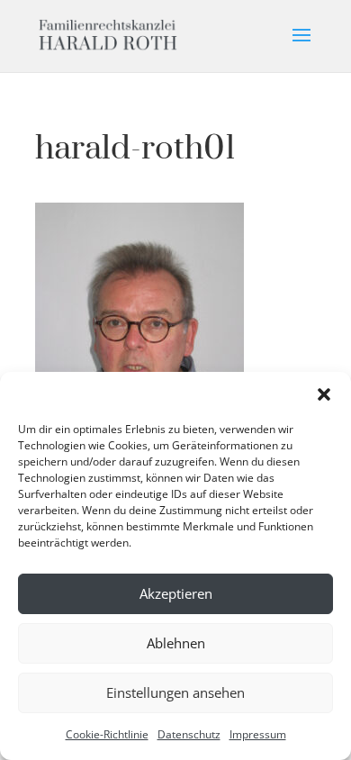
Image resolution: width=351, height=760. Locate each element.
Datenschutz (189, 734)
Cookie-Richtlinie (107, 734)
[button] (324, 394)
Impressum (258, 734)
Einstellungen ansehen (175, 692)
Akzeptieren (176, 593)
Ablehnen (176, 643)
